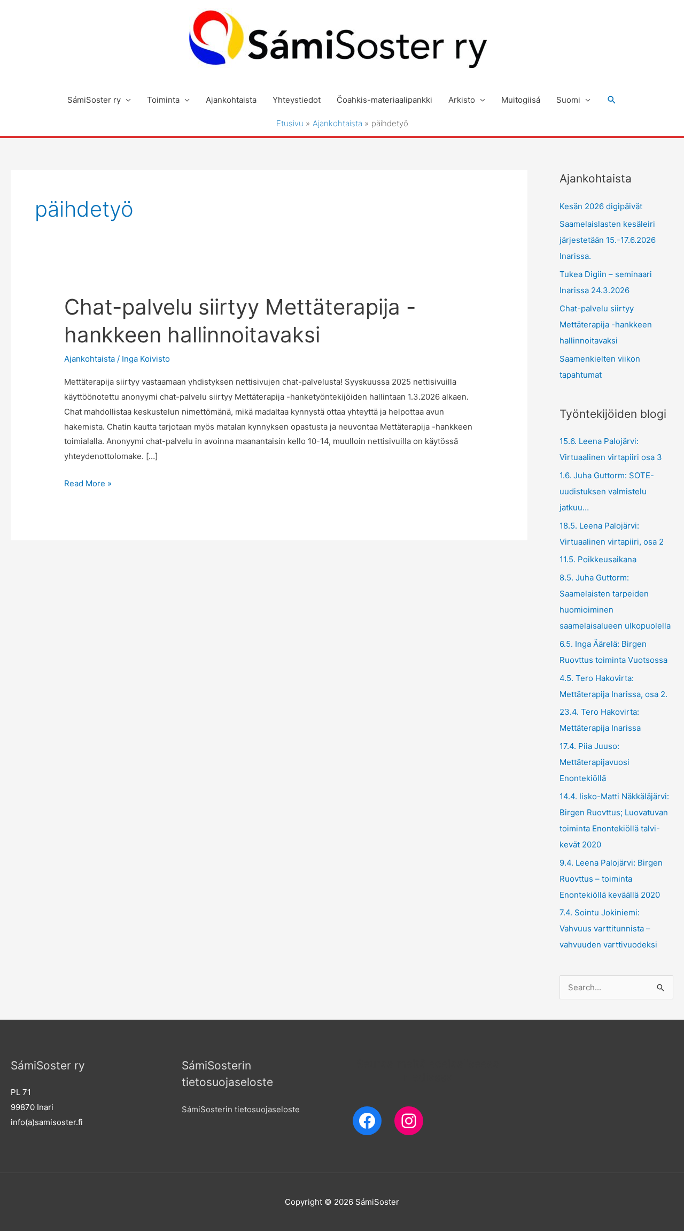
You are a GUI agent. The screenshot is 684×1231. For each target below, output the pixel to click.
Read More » (88, 484)
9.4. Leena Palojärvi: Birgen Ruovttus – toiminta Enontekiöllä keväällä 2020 (611, 879)
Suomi (568, 100)
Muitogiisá (520, 100)
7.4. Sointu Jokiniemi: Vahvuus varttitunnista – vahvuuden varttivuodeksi (608, 928)
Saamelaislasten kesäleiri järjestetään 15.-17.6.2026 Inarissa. (607, 240)
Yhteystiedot (297, 100)
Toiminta (163, 100)
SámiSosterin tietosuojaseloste (241, 1109)
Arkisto (461, 100)
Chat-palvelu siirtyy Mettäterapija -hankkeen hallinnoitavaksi (605, 324)
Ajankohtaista (231, 100)
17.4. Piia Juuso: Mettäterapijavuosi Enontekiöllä (594, 762)
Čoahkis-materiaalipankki (384, 100)
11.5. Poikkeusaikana (597, 559)
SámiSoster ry (94, 100)
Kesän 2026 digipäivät (600, 206)
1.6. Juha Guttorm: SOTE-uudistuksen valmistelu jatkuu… (606, 491)
